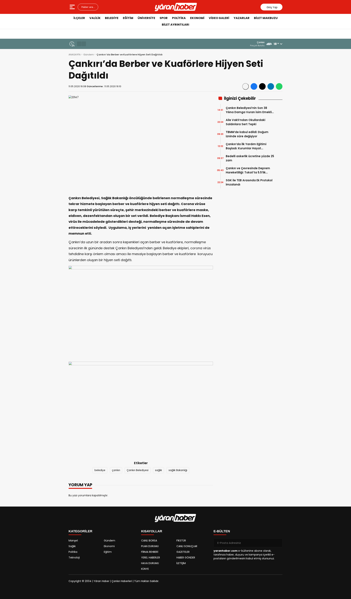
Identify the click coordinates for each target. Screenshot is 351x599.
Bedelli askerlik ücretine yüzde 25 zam (250, 158)
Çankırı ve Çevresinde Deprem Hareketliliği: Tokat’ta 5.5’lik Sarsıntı (248, 170)
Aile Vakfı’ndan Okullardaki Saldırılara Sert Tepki (245, 122)
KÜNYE (145, 569)
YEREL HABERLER (150, 557)
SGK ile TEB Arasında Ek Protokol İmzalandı (249, 182)
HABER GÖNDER (185, 557)
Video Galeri (219, 18)
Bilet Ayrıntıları (175, 24)
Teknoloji (74, 557)
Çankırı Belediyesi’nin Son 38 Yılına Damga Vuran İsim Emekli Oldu (249, 110)
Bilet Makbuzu (266, 18)
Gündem (88, 54)
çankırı (116, 470)
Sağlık (72, 546)
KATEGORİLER (80, 531)
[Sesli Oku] (245, 86)
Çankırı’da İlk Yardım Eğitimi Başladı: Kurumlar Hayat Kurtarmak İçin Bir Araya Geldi (247, 146)
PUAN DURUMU (150, 546)
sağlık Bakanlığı (178, 470)
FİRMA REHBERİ (149, 552)
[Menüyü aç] (73, 7)
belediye (100, 470)
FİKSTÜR (181, 540)
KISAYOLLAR (151, 531)
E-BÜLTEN (222, 531)
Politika (179, 18)
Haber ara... (88, 6)
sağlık (158, 470)
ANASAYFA (75, 54)
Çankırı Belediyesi (137, 470)
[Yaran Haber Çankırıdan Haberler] (175, 7)
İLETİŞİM (181, 563)
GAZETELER (183, 552)
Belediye (111, 18)
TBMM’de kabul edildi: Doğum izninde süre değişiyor (247, 134)
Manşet (73, 540)
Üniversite (146, 18)
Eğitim (128, 18)
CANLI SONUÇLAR (186, 546)
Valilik (95, 18)
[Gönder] (278, 543)
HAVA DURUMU (150, 563)
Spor (164, 18)
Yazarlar (242, 18)
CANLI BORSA (149, 540)
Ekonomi (197, 18)
